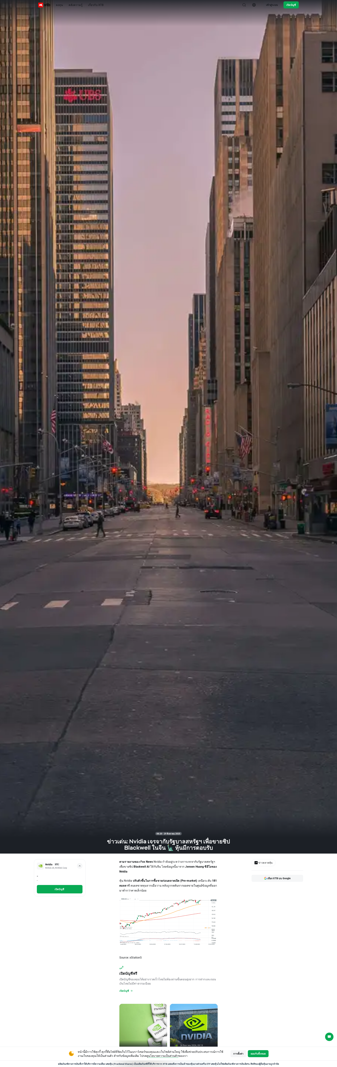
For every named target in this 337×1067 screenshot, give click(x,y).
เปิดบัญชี (291, 4)
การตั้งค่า (238, 1053)
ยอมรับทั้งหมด (258, 1053)
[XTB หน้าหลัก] (44, 5)
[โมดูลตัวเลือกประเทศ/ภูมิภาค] (253, 4)
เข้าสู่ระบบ (272, 4)
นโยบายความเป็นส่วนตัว (163, 1056)
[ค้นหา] (244, 4)
